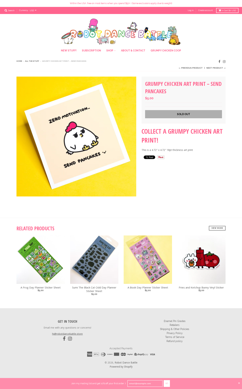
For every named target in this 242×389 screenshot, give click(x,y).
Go (166, 383)
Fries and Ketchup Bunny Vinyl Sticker (201, 287)
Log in (191, 10)
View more (217, 228)
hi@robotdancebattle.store (67, 333)
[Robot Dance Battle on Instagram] (224, 61)
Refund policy (175, 341)
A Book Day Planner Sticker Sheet (148, 287)
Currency (23, 10)
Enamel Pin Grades (174, 321)
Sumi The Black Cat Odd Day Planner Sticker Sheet (94, 289)
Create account (205, 10)
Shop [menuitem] (109, 50)
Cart (229, 10)
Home (19, 61)
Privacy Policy (175, 333)
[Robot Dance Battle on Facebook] (219, 61)
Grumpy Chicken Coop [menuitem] (166, 50)
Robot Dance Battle (126, 362)
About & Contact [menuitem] (133, 50)
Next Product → (216, 68)
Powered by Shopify (121, 366)
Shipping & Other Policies (174, 329)
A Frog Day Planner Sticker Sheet (41, 287)
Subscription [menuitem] (91, 50)
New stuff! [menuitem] (69, 50)
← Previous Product (191, 68)
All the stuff (32, 61)
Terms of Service (174, 337)
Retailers (174, 325)
